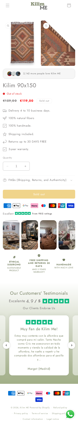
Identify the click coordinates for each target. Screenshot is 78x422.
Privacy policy (21, 413)
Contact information (33, 418)
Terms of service (40, 413)
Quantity (7, 157)
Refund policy (60, 407)
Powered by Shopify (40, 407)
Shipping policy (60, 413)
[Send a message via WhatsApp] (70, 414)
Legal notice (53, 418)
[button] (7, 5)
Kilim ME (24, 407)
